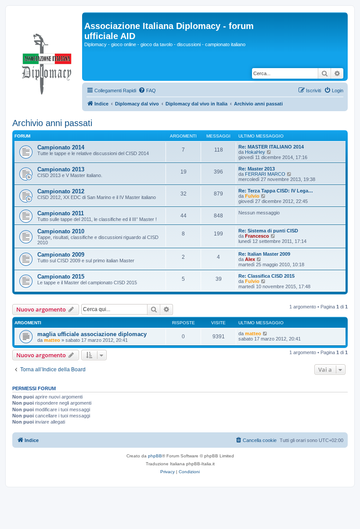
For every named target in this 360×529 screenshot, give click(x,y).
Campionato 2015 (60, 276)
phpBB (155, 455)
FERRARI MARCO (265, 174)
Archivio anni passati (52, 123)
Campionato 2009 (60, 254)
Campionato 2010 (60, 231)
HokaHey (255, 152)
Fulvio (252, 196)
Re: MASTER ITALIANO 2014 (271, 146)
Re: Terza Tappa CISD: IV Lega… (275, 190)
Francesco (257, 236)
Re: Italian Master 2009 (264, 254)
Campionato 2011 (60, 213)
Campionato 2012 (60, 191)
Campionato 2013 (60, 169)
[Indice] (47, 62)
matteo (52, 340)
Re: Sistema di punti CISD (268, 230)
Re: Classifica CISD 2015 (266, 276)
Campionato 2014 (60, 147)
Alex (250, 259)
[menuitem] (147, 90)
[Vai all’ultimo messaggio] (265, 333)
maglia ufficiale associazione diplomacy (92, 334)
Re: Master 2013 (256, 168)
